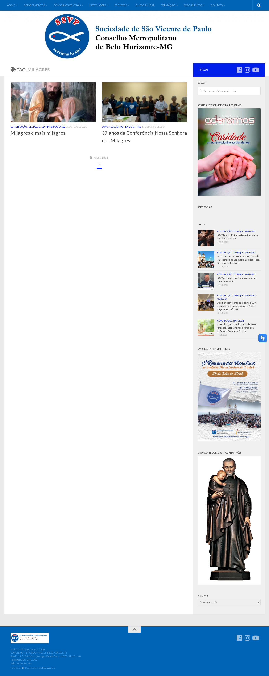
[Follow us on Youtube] (255, 70)
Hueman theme (49, 668)
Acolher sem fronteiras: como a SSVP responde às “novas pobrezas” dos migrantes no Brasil (237, 306)
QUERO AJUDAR (145, 5)
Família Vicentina (130, 126)
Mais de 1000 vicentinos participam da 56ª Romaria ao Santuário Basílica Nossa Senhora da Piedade (239, 259)
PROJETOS (121, 5)
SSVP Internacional (53, 126)
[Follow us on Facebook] (239, 70)
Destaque (34, 126)
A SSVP (11, 5)
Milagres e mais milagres (38, 133)
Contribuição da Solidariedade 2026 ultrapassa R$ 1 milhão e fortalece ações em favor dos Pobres (237, 327)
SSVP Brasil (250, 231)
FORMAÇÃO (168, 5)
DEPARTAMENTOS (34, 5)
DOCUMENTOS (193, 5)
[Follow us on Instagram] (247, 70)
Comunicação (19, 126)
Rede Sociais (205, 207)
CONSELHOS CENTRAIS (67, 5)
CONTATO (217, 5)
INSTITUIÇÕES (97, 5)
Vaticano (222, 299)
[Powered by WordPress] (23, 668)
